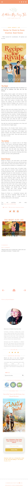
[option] (14, 229)
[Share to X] (10, 211)
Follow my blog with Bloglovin (7, 299)
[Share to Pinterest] (17, 211)
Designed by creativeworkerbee (14, 485)
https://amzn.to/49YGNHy (10, 204)
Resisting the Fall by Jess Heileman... (14, 232)
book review (12, 207)
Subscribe (14, 450)
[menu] (2, 2)
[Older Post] (25, 290)
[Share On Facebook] (14, 211)
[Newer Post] (3, 290)
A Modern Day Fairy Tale (12, 482)
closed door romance (19, 207)
